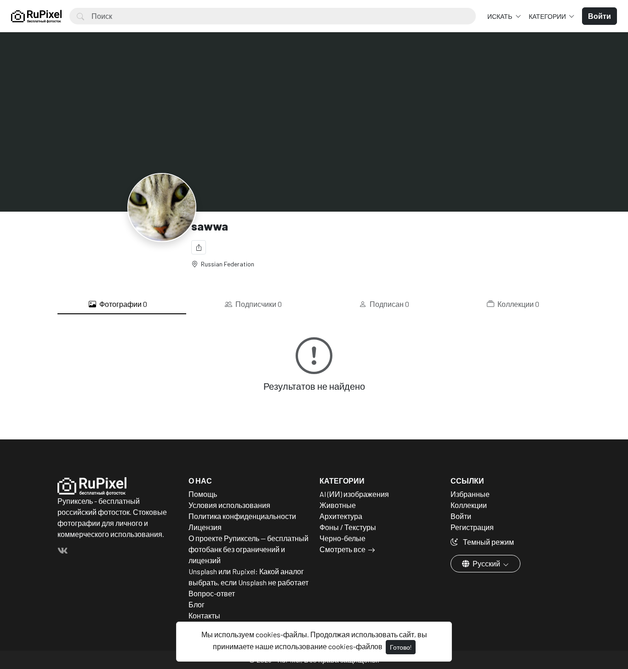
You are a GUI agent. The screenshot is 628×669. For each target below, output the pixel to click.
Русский (486, 563)
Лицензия (205, 527)
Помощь (202, 494)
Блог (196, 604)
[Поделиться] (198, 247)
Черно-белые (342, 538)
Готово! (400, 647)
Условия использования (229, 505)
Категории (548, 16)
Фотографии (122, 304)
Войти (461, 516)
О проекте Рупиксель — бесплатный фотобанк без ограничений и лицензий (248, 549)
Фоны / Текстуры (348, 527)
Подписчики (258, 304)
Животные (338, 505)
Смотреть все (342, 549)
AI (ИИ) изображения (354, 494)
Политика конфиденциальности (242, 516)
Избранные (470, 494)
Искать (500, 16)
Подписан (388, 304)
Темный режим (488, 541)
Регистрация (472, 527)
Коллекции (517, 304)
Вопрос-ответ (211, 593)
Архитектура (341, 516)
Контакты (204, 615)
